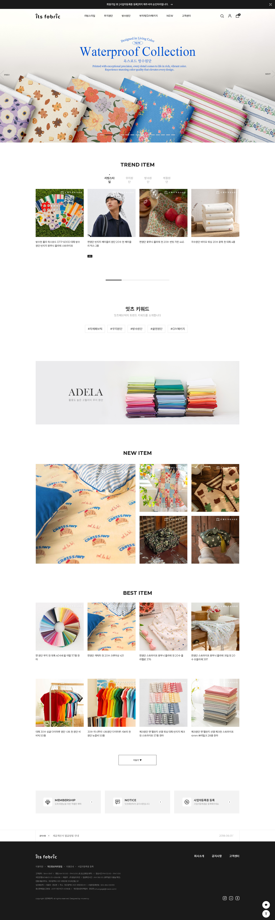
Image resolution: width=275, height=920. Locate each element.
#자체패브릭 (95, 329)
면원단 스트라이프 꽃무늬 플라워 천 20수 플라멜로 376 (161, 657)
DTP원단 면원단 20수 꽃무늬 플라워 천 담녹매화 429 (214, 556)
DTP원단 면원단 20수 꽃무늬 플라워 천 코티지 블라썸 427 (162, 505)
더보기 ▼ (137, 760)
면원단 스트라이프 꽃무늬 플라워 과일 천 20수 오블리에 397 (213, 657)
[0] (235, 9)
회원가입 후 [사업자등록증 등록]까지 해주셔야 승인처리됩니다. (137, 4)
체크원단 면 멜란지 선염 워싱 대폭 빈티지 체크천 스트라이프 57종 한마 (162, 733)
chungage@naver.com (105, 889)
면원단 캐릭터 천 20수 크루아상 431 (57, 558)
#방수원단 (136, 329)
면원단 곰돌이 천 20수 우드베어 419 (213, 506)
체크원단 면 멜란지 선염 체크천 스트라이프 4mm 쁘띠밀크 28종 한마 (212, 733)
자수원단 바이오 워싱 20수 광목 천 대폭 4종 (213, 241)
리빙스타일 (89, 15)
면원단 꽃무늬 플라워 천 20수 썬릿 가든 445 (161, 241)
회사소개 (199, 856)
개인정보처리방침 (54, 866)
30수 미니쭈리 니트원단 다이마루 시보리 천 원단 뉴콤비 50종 (109, 733)
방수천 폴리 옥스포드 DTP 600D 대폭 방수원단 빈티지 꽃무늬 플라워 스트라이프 (58, 243)
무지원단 (108, 15)
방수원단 (126, 15)
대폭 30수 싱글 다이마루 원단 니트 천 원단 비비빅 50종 (58, 733)
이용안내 (70, 866)
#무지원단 (116, 329)
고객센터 (186, 15)
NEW (169, 15)
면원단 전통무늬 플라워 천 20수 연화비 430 (161, 556)
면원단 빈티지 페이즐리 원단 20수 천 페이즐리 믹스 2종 (109, 243)
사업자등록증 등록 (86, 866)
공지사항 (42, 836)
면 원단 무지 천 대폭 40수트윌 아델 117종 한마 (58, 657)
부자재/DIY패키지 (148, 15)
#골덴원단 (156, 329)
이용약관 (39, 866)
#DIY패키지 (177, 329)
